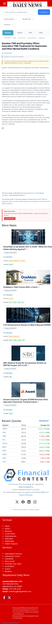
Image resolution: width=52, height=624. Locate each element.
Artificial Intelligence (14, 260)
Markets (8, 33)
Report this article (9, 218)
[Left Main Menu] (4, 4)
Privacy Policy (40, 492)
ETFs (30, 33)
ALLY (10, 302)
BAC (4, 440)
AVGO (15, 340)
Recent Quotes (9, 19)
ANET (10, 340)
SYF (23, 302)
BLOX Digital (18, 618)
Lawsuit (11, 298)
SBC (10, 376)
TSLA (4, 462)
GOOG (5, 443)
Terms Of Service (25, 495)
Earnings (22, 260)
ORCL (4, 458)
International (31, 38)
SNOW (11, 264)
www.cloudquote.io (26, 487)
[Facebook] (23, 502)
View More (43, 421)
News (14, 38)
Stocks (19, 33)
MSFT (4, 451)
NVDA (19, 340)
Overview (7, 38)
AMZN (5, 429)
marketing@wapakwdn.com (19, 591)
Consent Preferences (10, 622)
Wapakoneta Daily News (29, 608)
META (4, 447)
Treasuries (41, 38)
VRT (23, 340)
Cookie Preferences (19, 614)
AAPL (4, 432)
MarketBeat (9, 257)
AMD (4, 436)
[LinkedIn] (29, 502)
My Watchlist (26, 19)
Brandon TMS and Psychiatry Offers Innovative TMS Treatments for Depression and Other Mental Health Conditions (26, 201)
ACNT (10, 413)
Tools (41, 33)
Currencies (21, 38)
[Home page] (27, 4)
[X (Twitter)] (17, 502)
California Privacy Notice (31, 612)
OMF (19, 302)
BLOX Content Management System (29, 616)
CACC (15, 302)
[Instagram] (34, 502)
